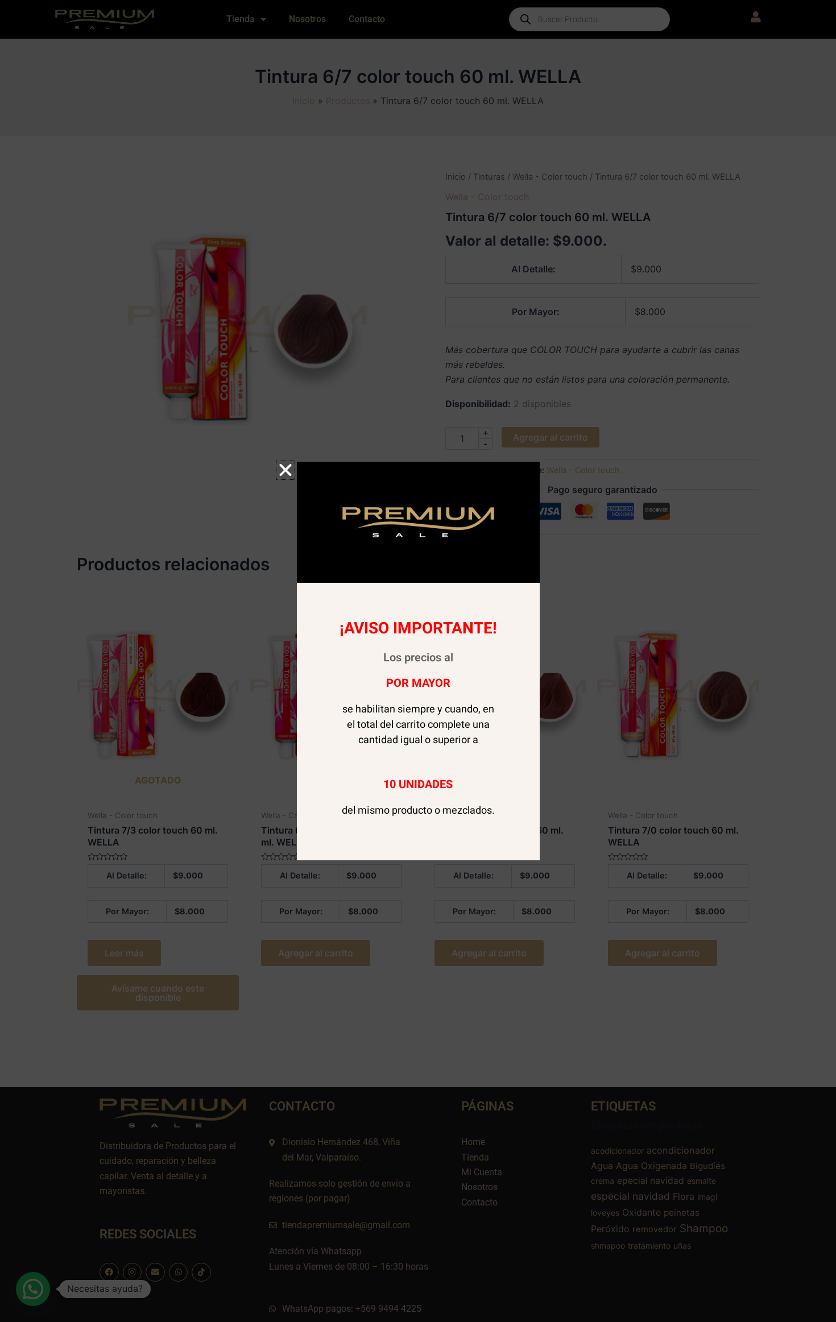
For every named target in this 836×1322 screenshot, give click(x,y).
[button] (285, 470)
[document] (418, 661)
